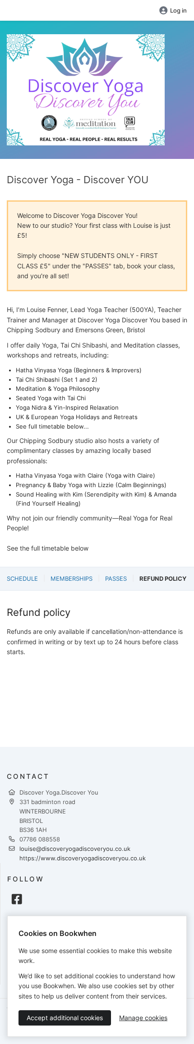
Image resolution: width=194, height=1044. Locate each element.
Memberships (71, 578)
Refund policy (162, 578)
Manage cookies (143, 1017)
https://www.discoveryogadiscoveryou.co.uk (82, 858)
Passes (116, 578)
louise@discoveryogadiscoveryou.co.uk (74, 848)
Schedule (22, 578)
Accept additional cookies (65, 1017)
